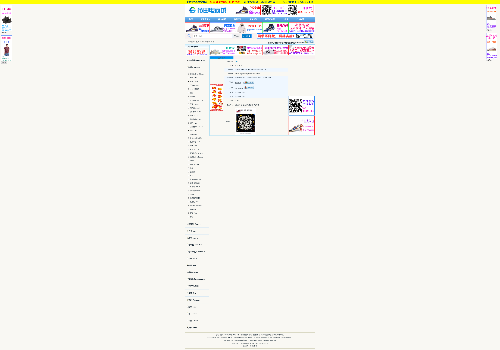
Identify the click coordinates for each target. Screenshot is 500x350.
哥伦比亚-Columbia (196, 153)
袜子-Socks (192, 314)
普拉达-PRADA (195, 179)
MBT (191, 176)
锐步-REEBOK (195, 183)
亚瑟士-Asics (194, 104)
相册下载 (238, 19)
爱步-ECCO (194, 115)
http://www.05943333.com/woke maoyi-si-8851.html (253, 78)
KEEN (192, 161)
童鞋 (191, 93)
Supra (192, 194)
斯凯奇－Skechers (196, 187)
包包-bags (192, 231)
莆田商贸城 (205, 19)
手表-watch (192, 259)
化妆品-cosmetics (195, 245)
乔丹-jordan (194, 81)
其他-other (192, 328)
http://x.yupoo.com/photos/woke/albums (247, 74)
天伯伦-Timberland (196, 206)
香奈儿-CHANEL (196, 138)
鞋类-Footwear (201, 42)
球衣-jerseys (193, 238)
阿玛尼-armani (194, 108)
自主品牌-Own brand (196, 60)
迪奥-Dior (193, 146)
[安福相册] (208, 16)
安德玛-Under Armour (197, 100)
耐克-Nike (193, 78)
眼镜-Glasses (193, 272)
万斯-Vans (193, 213)
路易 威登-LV (194, 164)
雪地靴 (192, 97)
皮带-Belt (192, 293)
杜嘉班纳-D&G (195, 142)
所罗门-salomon (195, 191)
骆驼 (191, 168)
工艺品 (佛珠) (193, 286)
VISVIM (193, 209)
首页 (191, 19)
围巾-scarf (192, 307)
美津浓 (192, 172)
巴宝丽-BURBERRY (197, 127)
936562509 (253, 346)
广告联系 (300, 19)
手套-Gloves (193, 321)
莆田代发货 (270, 19)
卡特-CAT (193, 130)
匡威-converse (194, 85)
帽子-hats (192, 265)
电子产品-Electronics (196, 252)
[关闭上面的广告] (4, 33)
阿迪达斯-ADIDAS (196, 119)
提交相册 (222, 19)
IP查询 (286, 19)
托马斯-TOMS (195, 198)
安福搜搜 (191, 42)
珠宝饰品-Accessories (196, 279)
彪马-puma (193, 123)
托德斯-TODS (194, 202)
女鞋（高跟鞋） (195, 89)
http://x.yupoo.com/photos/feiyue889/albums (250, 69)
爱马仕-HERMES (196, 112)
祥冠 (191, 217)
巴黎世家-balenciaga (196, 157)
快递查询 (253, 19)
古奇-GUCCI (194, 149)
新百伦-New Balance (197, 74)
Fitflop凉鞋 (193, 134)
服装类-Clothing (194, 224)
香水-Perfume (193, 300)
